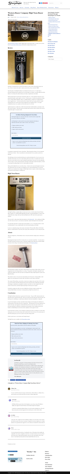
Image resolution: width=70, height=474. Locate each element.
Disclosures (47, 453)
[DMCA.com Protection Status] (11, 455)
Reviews (21, 7)
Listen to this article (13, 19)
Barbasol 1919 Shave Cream (53, 26)
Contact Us (47, 470)
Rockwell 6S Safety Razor (53, 20)
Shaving (21, 17)
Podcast (56, 7)
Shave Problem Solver (42, 7)
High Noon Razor (34, 242)
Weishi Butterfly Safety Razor (54, 18)
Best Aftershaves (51, 53)
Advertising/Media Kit (49, 468)
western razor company (20, 379)
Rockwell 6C (32, 219)
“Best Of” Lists (15, 7)
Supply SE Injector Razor (53, 31)
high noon (13, 379)
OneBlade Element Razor (53, 30)
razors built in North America (16, 44)
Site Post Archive (29, 458)
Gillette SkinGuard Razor (53, 29)
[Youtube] (43, 3)
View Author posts (17, 376)
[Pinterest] (45, 3)
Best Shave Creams (51, 51)
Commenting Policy (48, 455)
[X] (41, 3)
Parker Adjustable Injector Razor (54, 27)
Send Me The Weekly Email (26, 138)
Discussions (51, 7)
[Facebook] (39, 3)
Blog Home (33, 7)
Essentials (27, 7)
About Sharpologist (48, 464)
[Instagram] (47, 3)
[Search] (61, 3)
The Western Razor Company (13, 43)
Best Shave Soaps (51, 49)
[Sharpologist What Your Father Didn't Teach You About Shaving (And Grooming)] (15, 3)
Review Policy (47, 457)
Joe (9, 17)
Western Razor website (26, 319)
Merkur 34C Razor (52, 17)
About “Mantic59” (48, 466)
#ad (48, 36)
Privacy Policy (47, 459)
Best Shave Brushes (51, 47)
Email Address (14, 133)
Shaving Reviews (25, 17)
